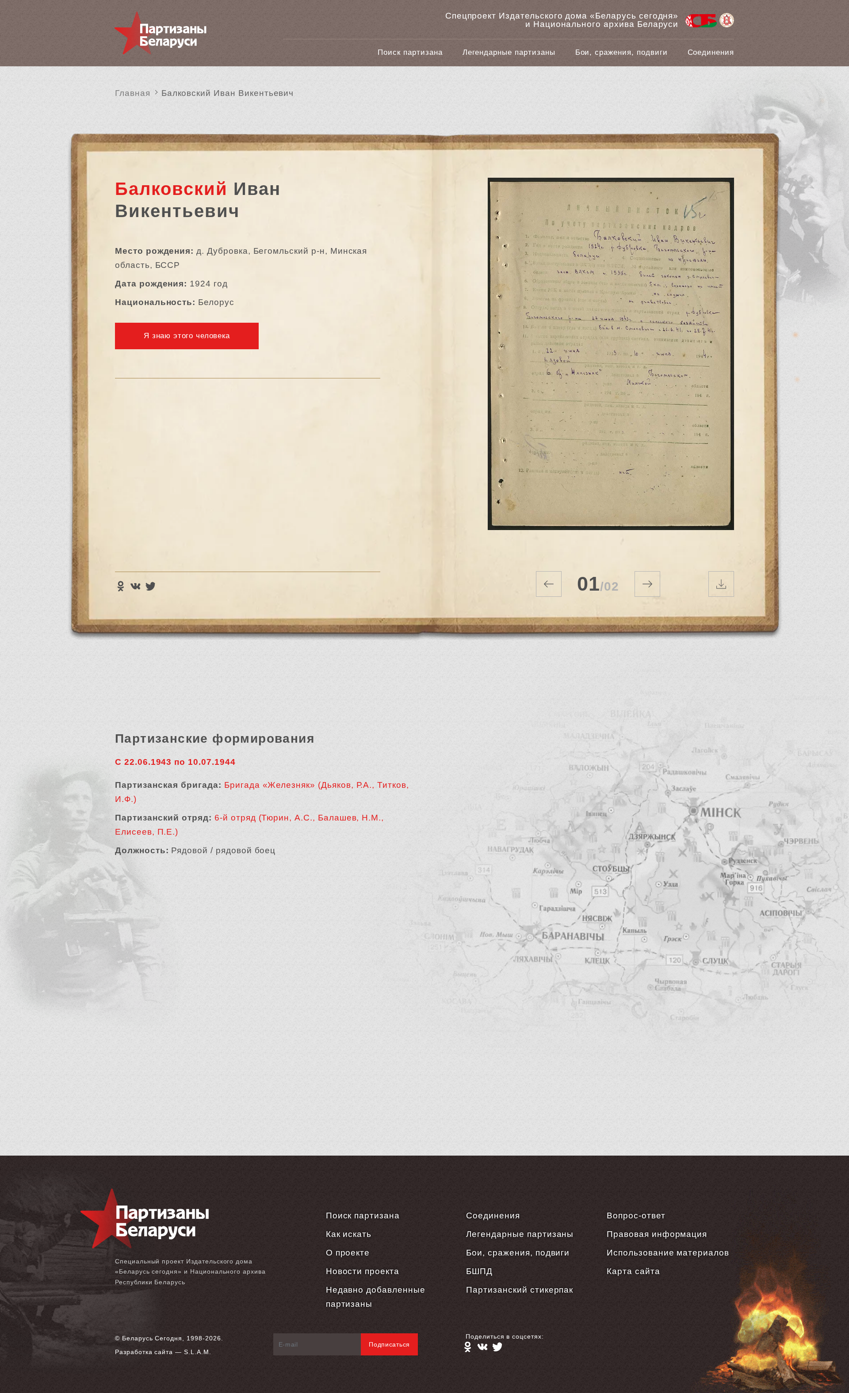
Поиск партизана (410, 52)
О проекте (348, 1252)
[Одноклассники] (120, 586)
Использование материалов (668, 1252)
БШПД (479, 1271)
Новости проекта (362, 1271)
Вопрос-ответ (636, 1215)
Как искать (349, 1234)
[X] (150, 586)
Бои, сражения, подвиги (621, 52)
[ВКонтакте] (135, 586)
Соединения (711, 52)
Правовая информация (657, 1234)
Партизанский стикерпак (519, 1289)
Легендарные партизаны (509, 52)
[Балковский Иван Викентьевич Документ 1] (611, 364)
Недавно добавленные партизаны (375, 1297)
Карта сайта (633, 1271)
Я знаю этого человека (187, 336)
